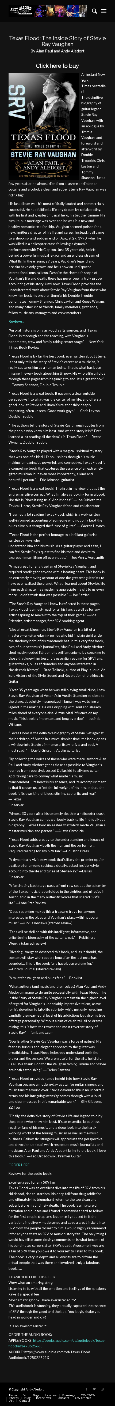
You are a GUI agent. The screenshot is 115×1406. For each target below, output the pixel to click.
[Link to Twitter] (94, 1389)
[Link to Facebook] (86, 1389)
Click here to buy (57, 66)
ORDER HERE (19, 1165)
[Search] (92, 11)
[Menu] (103, 11)
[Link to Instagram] (102, 1389)
